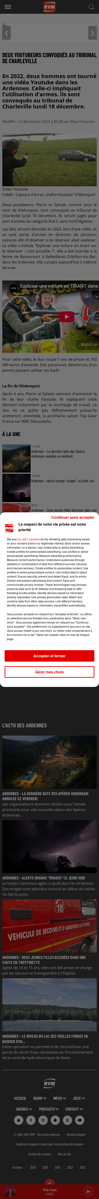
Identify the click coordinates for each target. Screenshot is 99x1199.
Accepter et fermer (49, 655)
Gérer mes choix (49, 672)
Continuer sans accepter (72, 517)
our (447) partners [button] (28, 539)
